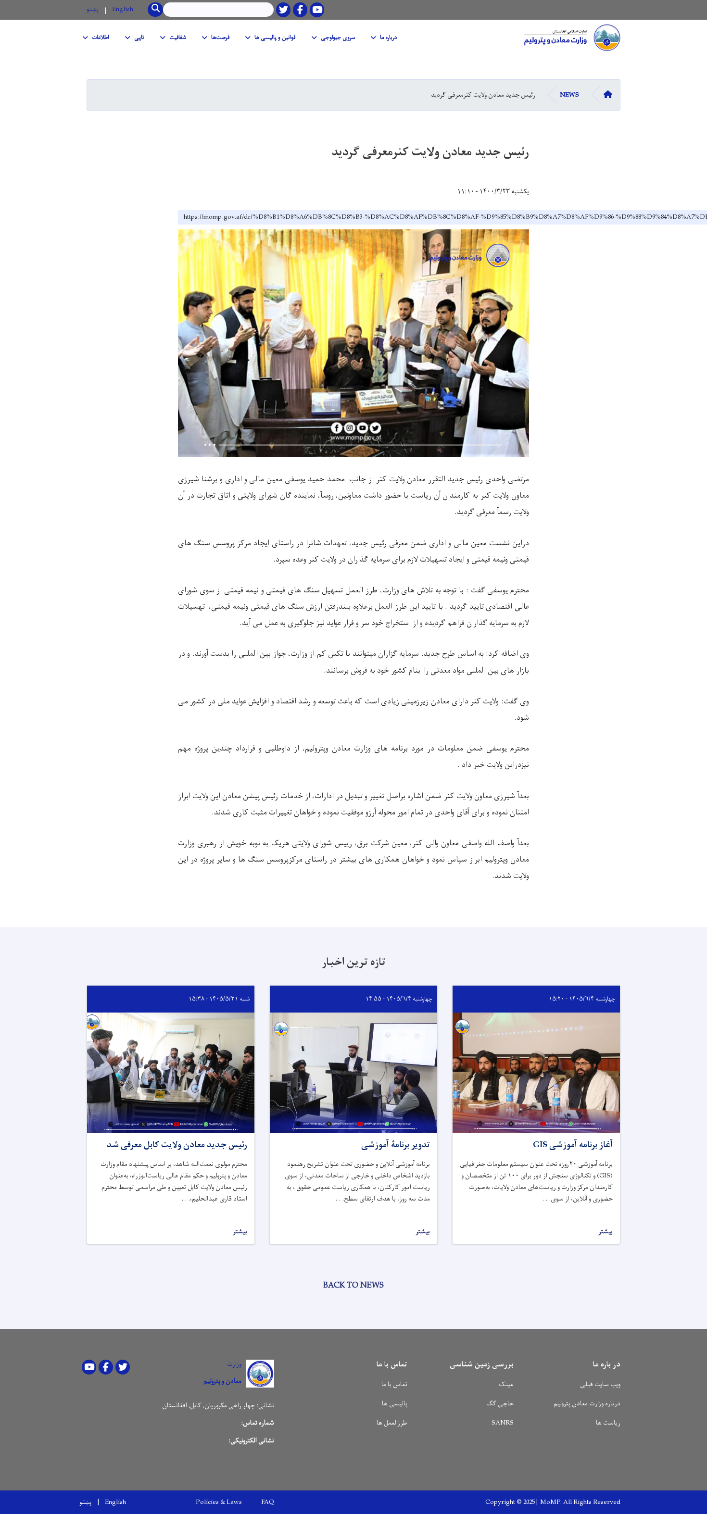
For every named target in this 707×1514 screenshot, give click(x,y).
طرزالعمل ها (392, 1423)
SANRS (503, 1423)
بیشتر (605, 1232)
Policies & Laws (219, 1502)
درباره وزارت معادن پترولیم (587, 1404)
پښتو (93, 9)
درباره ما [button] (388, 37)
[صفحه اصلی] (569, 37)
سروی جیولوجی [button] (338, 37)
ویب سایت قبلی (600, 1384)
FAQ (267, 1502)
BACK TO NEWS (353, 1285)
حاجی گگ (500, 1404)
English (122, 9)
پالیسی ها (394, 1404)
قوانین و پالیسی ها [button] (275, 37)
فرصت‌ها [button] (220, 37)
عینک (506, 1384)
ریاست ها (608, 1423)
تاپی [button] (139, 37)
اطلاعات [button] (100, 37)
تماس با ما (394, 1384)
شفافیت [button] (177, 37)
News (569, 95)
